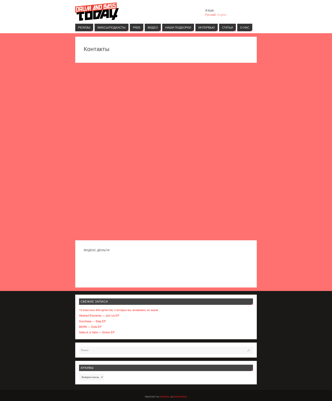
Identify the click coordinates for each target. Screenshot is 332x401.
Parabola (165, 396)
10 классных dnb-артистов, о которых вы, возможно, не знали (118, 310)
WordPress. (180, 396)
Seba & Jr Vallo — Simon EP (97, 332)
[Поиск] (248, 350)
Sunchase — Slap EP (92, 321)
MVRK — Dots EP (90, 327)
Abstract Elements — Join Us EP (99, 315)
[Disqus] (166, 106)
